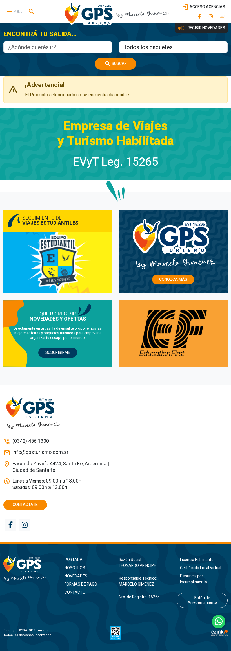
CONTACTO (75, 592)
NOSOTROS (75, 568)
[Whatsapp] (218, 621)
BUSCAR (115, 64)
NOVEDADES (76, 576)
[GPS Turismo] (28, 568)
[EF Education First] (173, 333)
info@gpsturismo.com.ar (40, 453)
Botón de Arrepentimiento (202, 600)
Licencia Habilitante (197, 560)
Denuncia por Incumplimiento (193, 579)
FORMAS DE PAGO (81, 584)
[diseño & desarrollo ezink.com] (219, 632)
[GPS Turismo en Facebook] (199, 16)
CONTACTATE (25, 505)
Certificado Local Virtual (200, 568)
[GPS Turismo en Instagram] (210, 16)
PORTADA (74, 560)
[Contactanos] (221, 16)
